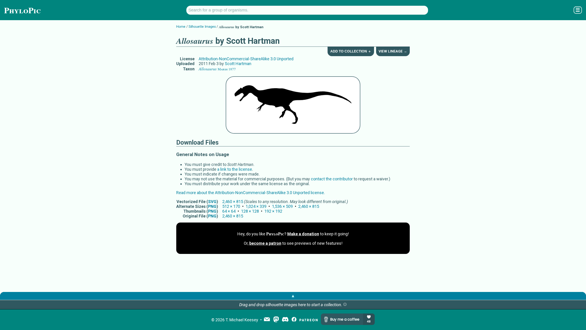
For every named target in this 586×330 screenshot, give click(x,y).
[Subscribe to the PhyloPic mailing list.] (267, 319)
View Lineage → (393, 51)
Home (180, 27)
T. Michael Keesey (241, 319)
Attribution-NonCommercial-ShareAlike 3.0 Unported (246, 58)
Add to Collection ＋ (350, 51)
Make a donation (303, 233)
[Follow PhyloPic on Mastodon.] (276, 319)
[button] (345, 304)
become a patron (265, 243)
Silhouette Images (202, 27)
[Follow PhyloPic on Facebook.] (294, 320)
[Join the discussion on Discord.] (285, 320)
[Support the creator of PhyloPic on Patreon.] (308, 319)
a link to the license (234, 169)
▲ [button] (293, 295)
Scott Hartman (238, 63)
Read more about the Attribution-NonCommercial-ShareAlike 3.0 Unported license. (250, 192)
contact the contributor (332, 178)
